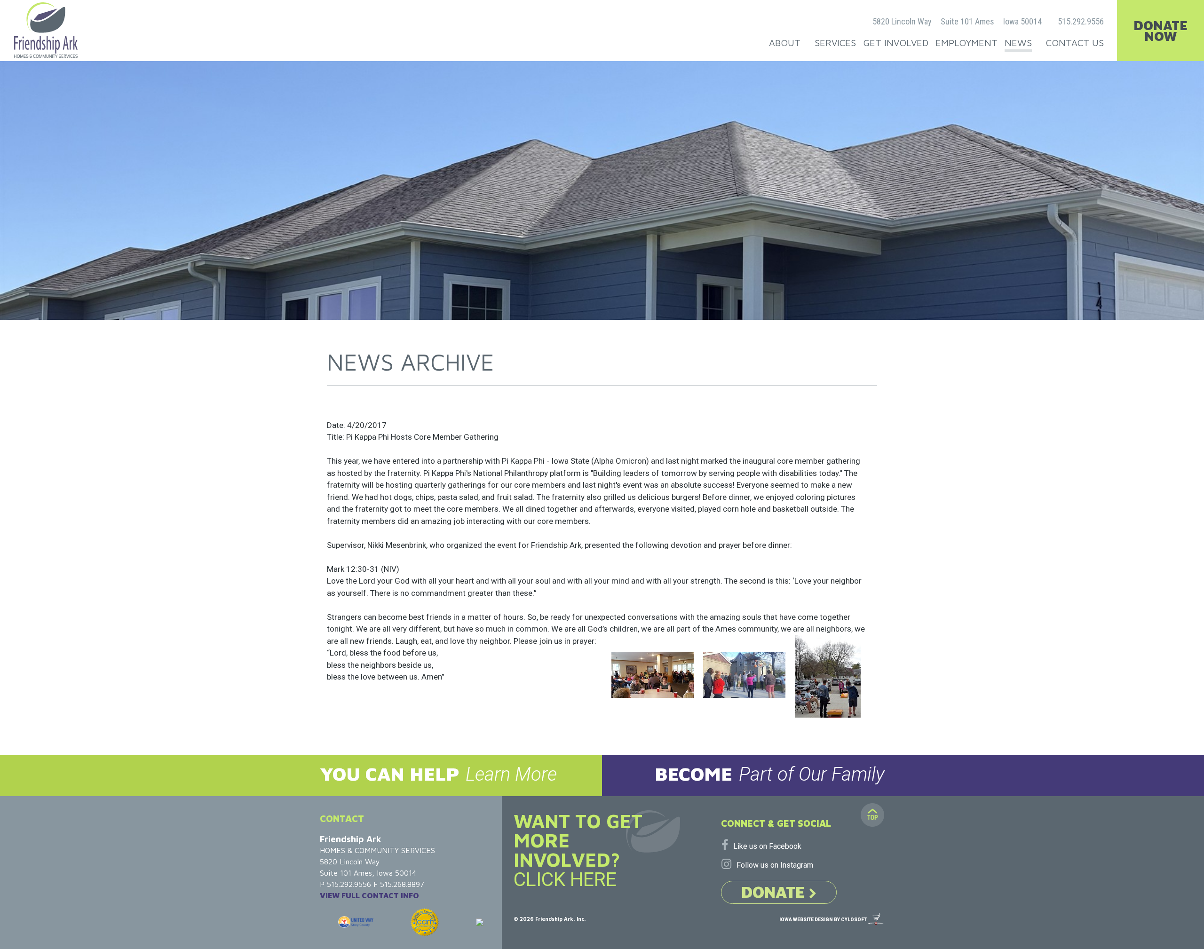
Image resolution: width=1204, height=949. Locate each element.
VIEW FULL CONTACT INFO (369, 895)
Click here (565, 879)
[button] (301, 775)
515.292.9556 (1081, 21)
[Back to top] (872, 815)
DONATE (775, 891)
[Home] (46, 30)
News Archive (410, 362)
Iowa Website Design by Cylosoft (823, 919)
